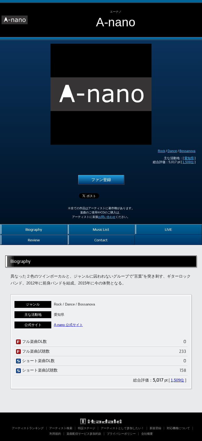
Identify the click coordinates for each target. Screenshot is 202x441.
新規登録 (155, 428)
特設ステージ (86, 428)
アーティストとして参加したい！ (122, 428)
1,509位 (188, 162)
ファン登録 (101, 180)
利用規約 (55, 433)
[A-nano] (15, 7)
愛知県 (189, 158)
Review (34, 240)
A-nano (115, 22)
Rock (161, 151)
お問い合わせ (106, 216)
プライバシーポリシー (121, 433)
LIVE (168, 229)
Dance (172, 151)
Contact (101, 240)
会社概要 (147, 433)
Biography (34, 229)
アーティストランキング (28, 428)
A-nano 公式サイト (68, 325)
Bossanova (187, 151)
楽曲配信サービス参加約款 (84, 433)
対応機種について (178, 428)
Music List (101, 229)
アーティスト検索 (60, 428)
